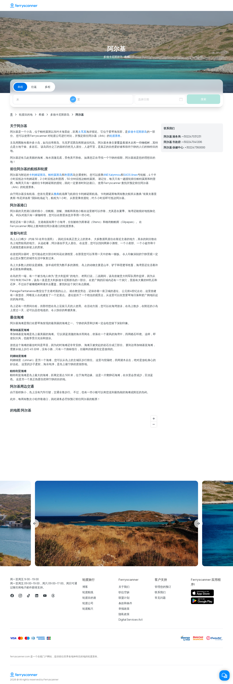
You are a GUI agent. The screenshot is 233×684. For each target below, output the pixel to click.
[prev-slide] (35, 523)
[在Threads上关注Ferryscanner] (53, 596)
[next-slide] (198, 523)
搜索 (203, 99)
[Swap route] (73, 99)
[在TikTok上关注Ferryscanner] (28, 596)
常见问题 (160, 598)
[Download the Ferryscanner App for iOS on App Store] (202, 592)
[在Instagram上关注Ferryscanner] (20, 596)
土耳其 (82, 132)
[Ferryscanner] (23, 5)
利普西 (69, 175)
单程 (20, 87)
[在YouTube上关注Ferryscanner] (45, 596)
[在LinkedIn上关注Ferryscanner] (37, 596)
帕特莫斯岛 (55, 175)
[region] (84, 444)
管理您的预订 (163, 587)
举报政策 (124, 608)
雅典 (56, 194)
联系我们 (160, 592)
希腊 (41, 114)
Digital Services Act (131, 619)
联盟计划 (124, 598)
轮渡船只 (87, 608)
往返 (34, 87)
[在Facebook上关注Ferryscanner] (12, 596)
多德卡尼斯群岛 (59, 114)
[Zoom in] (154, 418)
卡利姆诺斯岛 (37, 175)
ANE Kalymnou (112, 175)
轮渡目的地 (26, 114)
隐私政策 (124, 614)
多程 (47, 87)
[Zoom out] (154, 424)
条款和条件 (125, 603)
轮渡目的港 (89, 598)
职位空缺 (124, 592)
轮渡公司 (87, 603)
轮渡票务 (115, 136)
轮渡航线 (87, 592)
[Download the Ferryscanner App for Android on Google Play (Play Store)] (202, 600)
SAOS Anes (130, 175)
